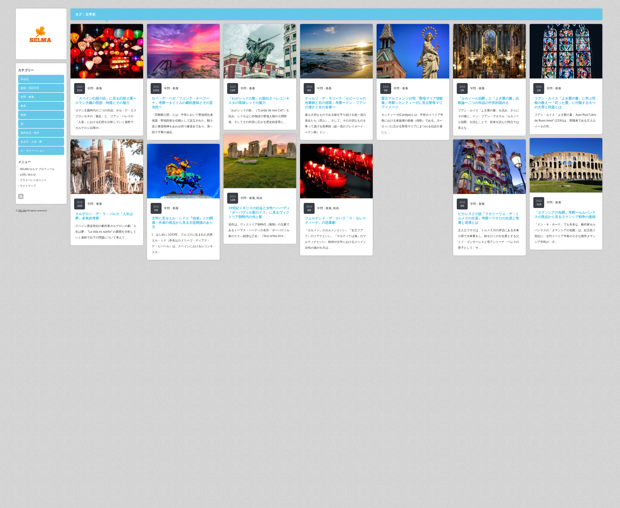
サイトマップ (28, 185)
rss (20, 196)
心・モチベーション (33, 150)
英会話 (25, 78)
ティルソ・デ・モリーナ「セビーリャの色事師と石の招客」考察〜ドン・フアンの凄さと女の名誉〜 (335, 102)
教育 (23, 105)
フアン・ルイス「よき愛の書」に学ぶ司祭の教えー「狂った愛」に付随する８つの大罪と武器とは (565, 102)
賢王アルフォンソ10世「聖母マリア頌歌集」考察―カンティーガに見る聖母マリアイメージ (412, 102)
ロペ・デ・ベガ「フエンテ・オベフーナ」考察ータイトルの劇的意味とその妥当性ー (182, 102)
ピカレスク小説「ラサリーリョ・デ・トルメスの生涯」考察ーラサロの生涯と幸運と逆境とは (488, 218)
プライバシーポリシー (33, 180)
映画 (23, 114)
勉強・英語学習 (30, 87)
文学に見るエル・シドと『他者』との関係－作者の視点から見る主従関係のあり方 (182, 222)
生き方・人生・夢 (31, 141)
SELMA (22, 210)
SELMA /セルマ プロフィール (37, 169)
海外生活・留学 (30, 132)
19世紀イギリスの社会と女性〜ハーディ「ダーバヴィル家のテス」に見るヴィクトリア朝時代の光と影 (259, 212)
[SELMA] (40, 41)
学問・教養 (27, 96)
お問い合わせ (28, 174)
